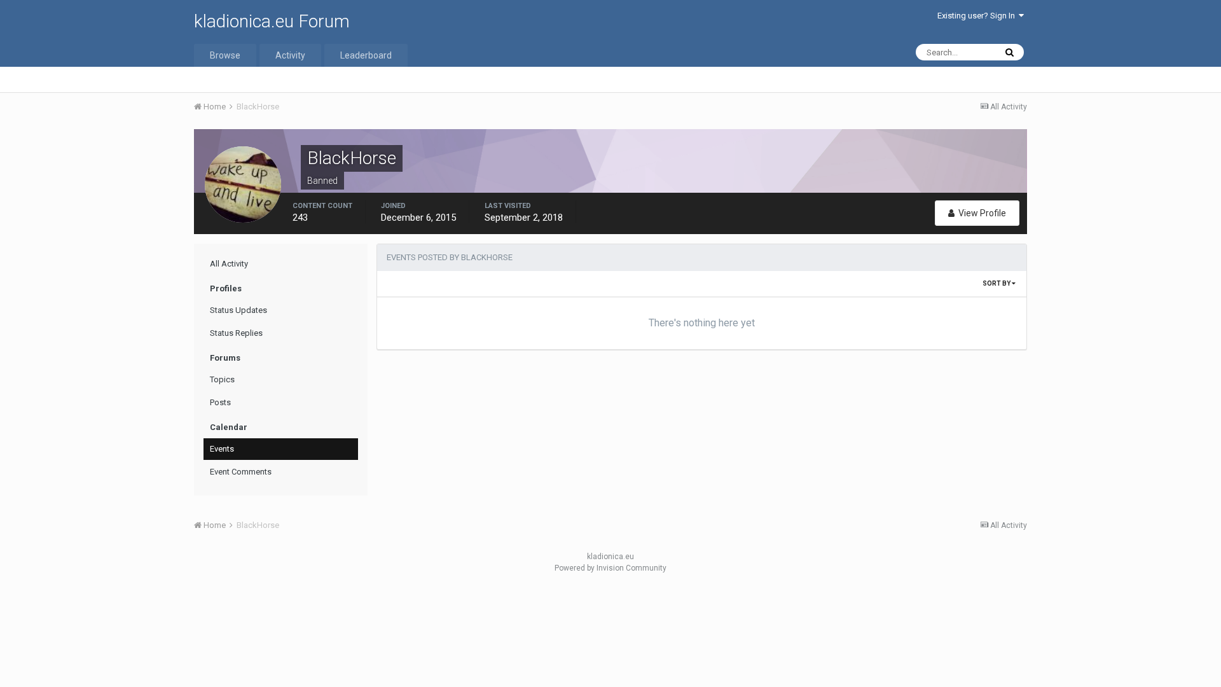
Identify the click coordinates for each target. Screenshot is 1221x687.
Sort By (997, 283)
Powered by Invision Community (610, 568)
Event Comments (241, 471)
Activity (290, 55)
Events (222, 449)
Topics (222, 379)
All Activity (229, 263)
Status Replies (236, 333)
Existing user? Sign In (978, 15)
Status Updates (238, 310)
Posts (220, 402)
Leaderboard (366, 55)
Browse (225, 55)
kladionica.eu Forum (272, 21)
